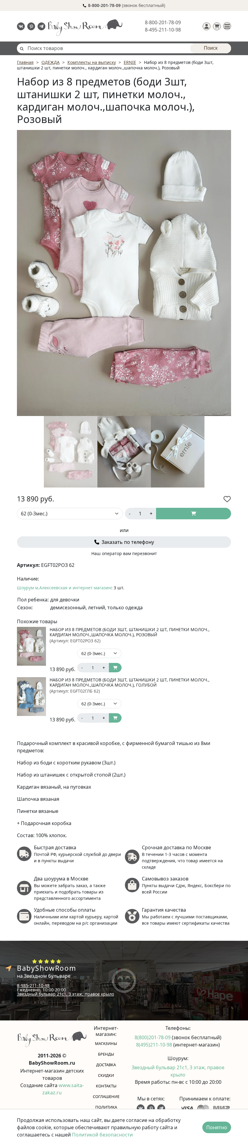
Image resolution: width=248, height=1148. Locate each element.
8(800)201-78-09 (153, 1037)
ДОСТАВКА (106, 1064)
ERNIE (130, 62)
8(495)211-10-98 (154, 1044)
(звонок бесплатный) (126, 5)
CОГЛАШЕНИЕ (106, 1096)
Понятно (216, 1127)
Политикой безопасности (102, 1134)
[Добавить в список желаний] (227, 499)
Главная (25, 62)
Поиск (210, 48)
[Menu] (227, 26)
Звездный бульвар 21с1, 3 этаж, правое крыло (65, 994)
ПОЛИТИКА (106, 1107)
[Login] (206, 26)
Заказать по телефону (127, 542)
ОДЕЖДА (50, 62)
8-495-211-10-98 (163, 29)
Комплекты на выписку (91, 62)
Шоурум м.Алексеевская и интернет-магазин (64, 588)
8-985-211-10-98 (33, 985)
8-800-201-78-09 (163, 22)
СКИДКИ (106, 1075)
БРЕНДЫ (106, 1054)
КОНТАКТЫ (106, 1086)
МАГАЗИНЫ (106, 1043)
